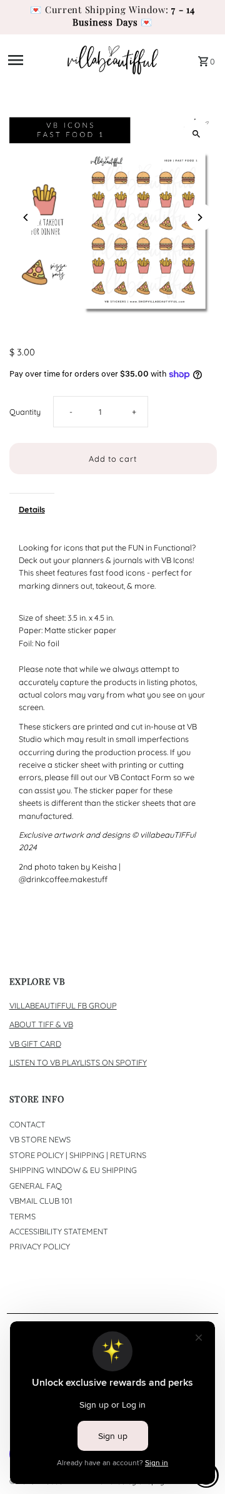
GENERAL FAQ (35, 1186)
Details (32, 509)
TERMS (22, 1216)
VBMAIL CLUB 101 (40, 1201)
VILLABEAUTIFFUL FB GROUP (63, 1005)
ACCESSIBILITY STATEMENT (58, 1231)
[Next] (200, 217)
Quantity (25, 412)
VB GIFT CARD (35, 1044)
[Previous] (26, 217)
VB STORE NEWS (40, 1139)
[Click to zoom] (196, 133)
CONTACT (27, 1124)
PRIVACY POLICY (39, 1246)
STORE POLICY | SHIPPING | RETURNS (77, 1155)
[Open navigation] (34, 60)
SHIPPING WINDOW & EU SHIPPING (73, 1170)
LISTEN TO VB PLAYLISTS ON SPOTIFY (78, 1062)
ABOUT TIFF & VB (41, 1024)
